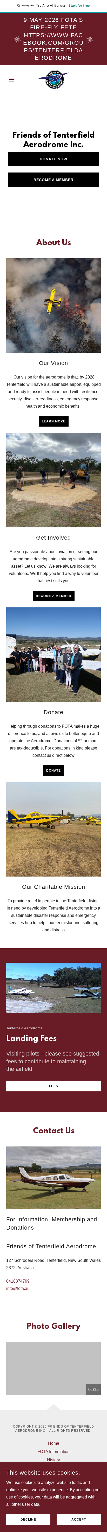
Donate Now (53, 159)
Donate (53, 770)
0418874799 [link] (18, 1281)
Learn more (53, 421)
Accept (78, 1519)
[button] (13, 79)
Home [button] (53, 1443)
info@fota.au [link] (18, 1288)
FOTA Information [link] (53, 1451)
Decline (28, 1519)
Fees (53, 1086)
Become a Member (53, 180)
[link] (53, 79)
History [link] (53, 1460)
